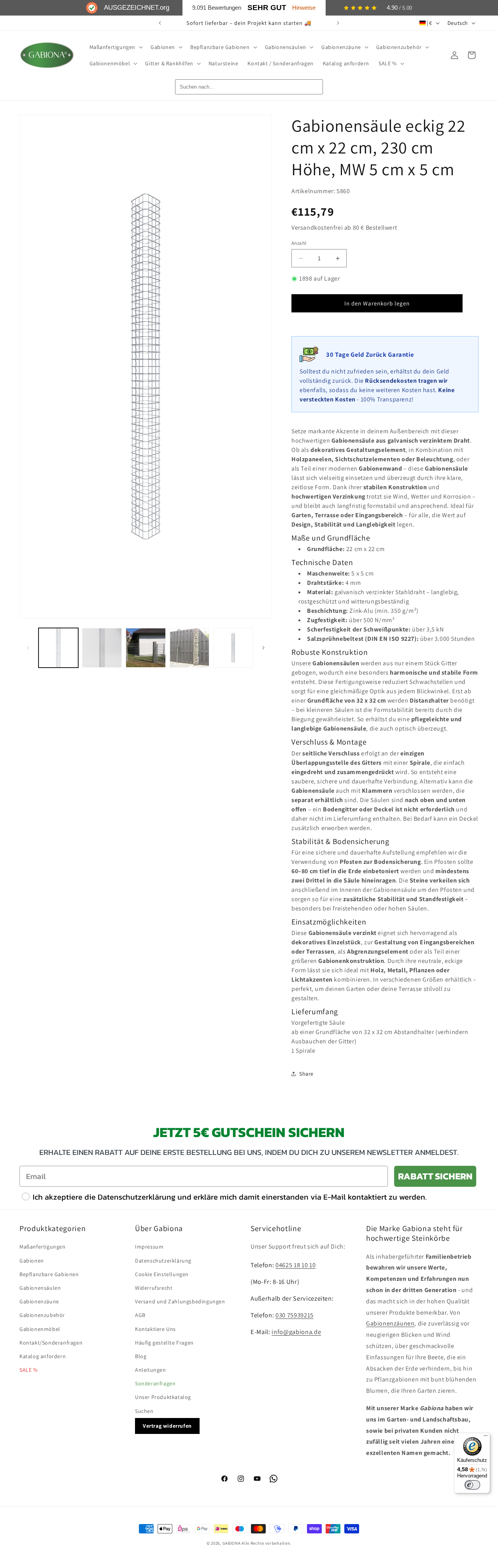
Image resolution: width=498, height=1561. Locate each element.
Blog (140, 1356)
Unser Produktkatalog (163, 1397)
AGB (140, 1315)
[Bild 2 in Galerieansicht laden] (102, 648)
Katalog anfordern (42, 1356)
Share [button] (306, 1073)
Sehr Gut (266, 7)
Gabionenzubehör (42, 1315)
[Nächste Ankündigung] (338, 23)
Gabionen (31, 1260)
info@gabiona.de (296, 1331)
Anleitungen (150, 1369)
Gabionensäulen (40, 1287)
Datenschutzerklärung (163, 1260)
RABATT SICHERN (435, 1176)
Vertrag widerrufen (167, 1425)
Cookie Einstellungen (162, 1274)
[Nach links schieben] (28, 647)
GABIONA (232, 1543)
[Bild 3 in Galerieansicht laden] (145, 648)
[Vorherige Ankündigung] (159, 23)
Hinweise (304, 7)
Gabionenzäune (39, 1301)
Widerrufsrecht (153, 1287)
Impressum (149, 1246)
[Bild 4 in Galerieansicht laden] (189, 648)
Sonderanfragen (155, 1383)
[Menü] (485, 1437)
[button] (115, 47)
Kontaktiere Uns (155, 1329)
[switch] (472, 1484)
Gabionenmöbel (39, 1329)
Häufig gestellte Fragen (164, 1342)
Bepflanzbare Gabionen (49, 1274)
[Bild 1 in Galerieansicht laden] (58, 648)
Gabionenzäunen (390, 1323)
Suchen (144, 1411)
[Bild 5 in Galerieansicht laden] (233, 648)
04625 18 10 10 (295, 1265)
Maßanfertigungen (42, 1246)
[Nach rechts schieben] (263, 647)
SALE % (28, 1369)
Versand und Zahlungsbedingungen (180, 1301)
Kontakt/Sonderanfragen (50, 1342)
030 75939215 (294, 1315)
